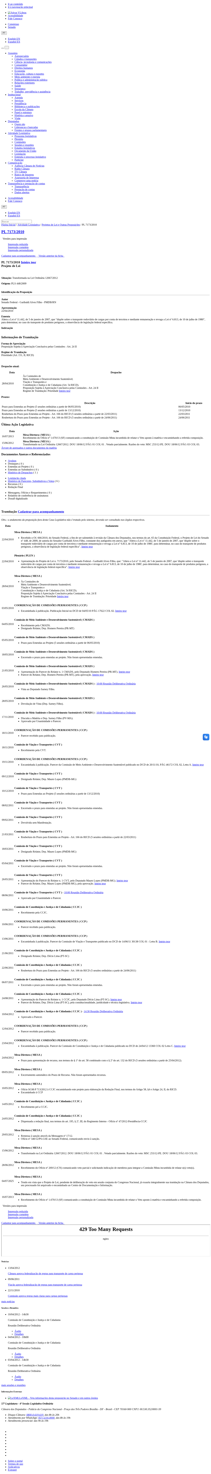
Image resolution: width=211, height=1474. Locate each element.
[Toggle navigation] (2, 48)
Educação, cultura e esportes (29, 73)
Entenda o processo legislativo (30, 156)
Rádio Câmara (22, 168)
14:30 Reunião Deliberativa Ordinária (103, 1011)
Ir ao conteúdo (15, 4)
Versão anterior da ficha (50, 255)
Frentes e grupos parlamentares (31, 130)
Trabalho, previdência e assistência (32, 91)
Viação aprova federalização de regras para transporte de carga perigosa (45, 1284)
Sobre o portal (15, 1461)
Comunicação (15, 162)
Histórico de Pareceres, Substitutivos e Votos (31, 481)
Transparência (22, 186)
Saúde (18, 85)
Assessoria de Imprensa (27, 177)
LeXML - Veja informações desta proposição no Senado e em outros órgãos (58, 1398)
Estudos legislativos (25, 148)
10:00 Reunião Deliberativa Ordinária (116, 683)
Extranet (12, 1469)
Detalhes (19, 1334)
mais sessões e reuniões (13, 1385)
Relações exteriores (25, 82)
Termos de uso (15, 1463)
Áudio (18, 1331)
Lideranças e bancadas (26, 127)
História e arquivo (24, 115)
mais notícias (8, 1301)
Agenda (19, 97)
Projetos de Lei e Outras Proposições (61, 224)
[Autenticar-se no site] (2, 1426)
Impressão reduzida (18, 244)
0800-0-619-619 (34, 1414)
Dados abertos (22, 192)
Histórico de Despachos (20, 472)
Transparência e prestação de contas (26, 183)
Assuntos (12, 53)
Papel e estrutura (23, 112)
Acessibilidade (15, 15)
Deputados (13, 121)
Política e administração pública (31, 79)
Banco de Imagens (24, 174)
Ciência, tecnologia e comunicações (33, 62)
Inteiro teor (28, 262)
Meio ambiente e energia (27, 76)
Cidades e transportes (26, 59)
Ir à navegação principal (20, 7)
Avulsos (12, 460)
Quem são (20, 124)
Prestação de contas (25, 189)
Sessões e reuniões (24, 145)
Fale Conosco (15, 18)
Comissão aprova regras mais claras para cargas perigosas (38, 1296)
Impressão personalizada (20, 250)
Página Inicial (8, 224)
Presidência (20, 103)
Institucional (14, 94)
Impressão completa (18, 247)
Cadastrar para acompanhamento (19, 255)
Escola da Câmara (24, 109)
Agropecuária (22, 56)
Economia (20, 70)
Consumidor (21, 65)
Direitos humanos (24, 68)
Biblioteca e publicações (27, 106)
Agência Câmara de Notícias (29, 165)
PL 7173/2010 (12, 232)
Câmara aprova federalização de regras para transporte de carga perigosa (45, 1273)
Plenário (19, 139)
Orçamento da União (25, 151)
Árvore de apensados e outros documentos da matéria (29, 447)
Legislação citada (17, 478)
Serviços (19, 100)
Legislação (20, 153)
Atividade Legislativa (19, 133)
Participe (19, 159)
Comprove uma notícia (26, 180)
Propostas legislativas (26, 136)
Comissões (20, 142)
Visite (17, 118)
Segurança (20, 88)
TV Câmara (21, 171)
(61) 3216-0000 (46, 1417)
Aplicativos (14, 1466)
